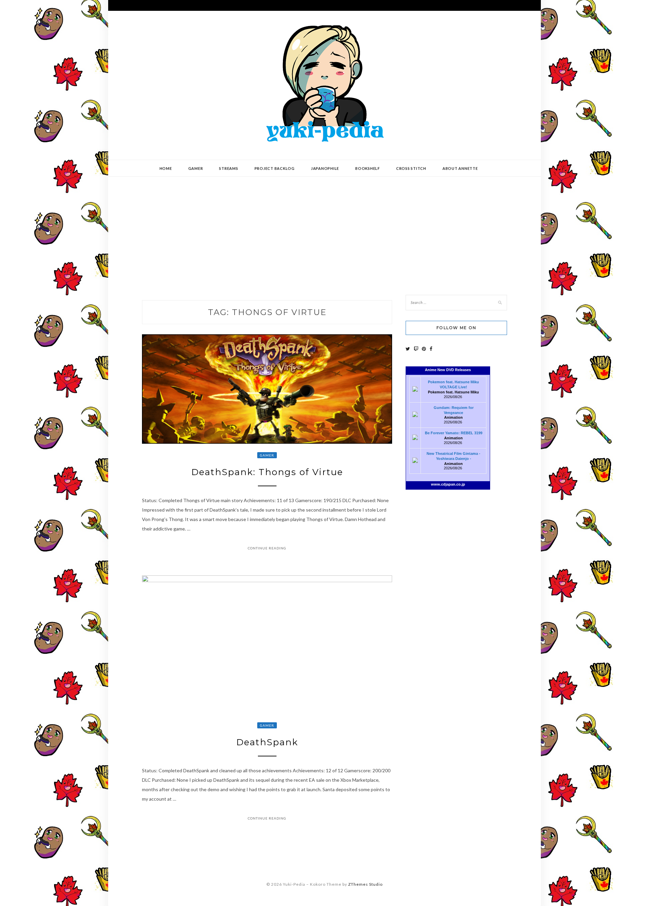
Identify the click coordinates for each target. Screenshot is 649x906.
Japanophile (325, 168)
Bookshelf (367, 168)
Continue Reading (267, 548)
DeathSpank (267, 742)
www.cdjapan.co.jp (448, 484)
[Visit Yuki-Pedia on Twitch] (416, 349)
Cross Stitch (411, 168)
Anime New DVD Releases (448, 370)
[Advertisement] (324, 230)
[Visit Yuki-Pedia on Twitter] (408, 349)
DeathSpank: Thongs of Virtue (267, 472)
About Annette (460, 168)
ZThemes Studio (365, 884)
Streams (228, 168)
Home (166, 168)
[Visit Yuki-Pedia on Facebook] (431, 349)
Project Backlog (275, 168)
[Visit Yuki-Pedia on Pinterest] (424, 349)
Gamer (195, 168)
